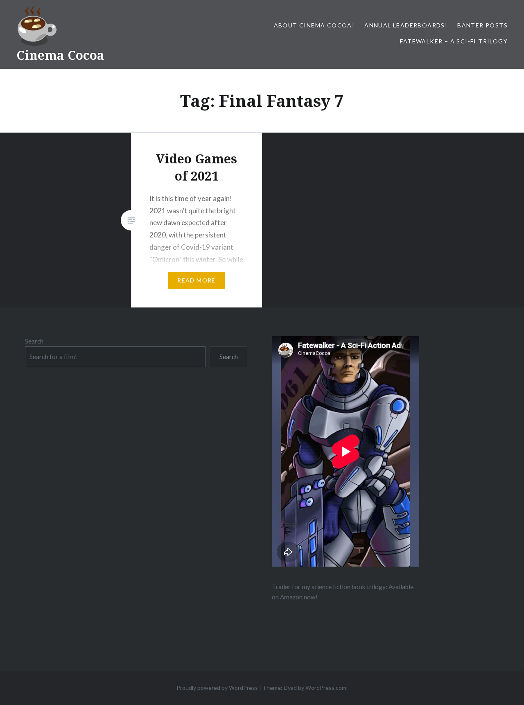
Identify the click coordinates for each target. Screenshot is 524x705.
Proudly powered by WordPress (217, 687)
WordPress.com (325, 687)
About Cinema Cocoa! (314, 25)
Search (34, 341)
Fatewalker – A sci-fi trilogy (454, 41)
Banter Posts (482, 25)
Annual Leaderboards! (405, 25)
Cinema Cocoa (60, 55)
